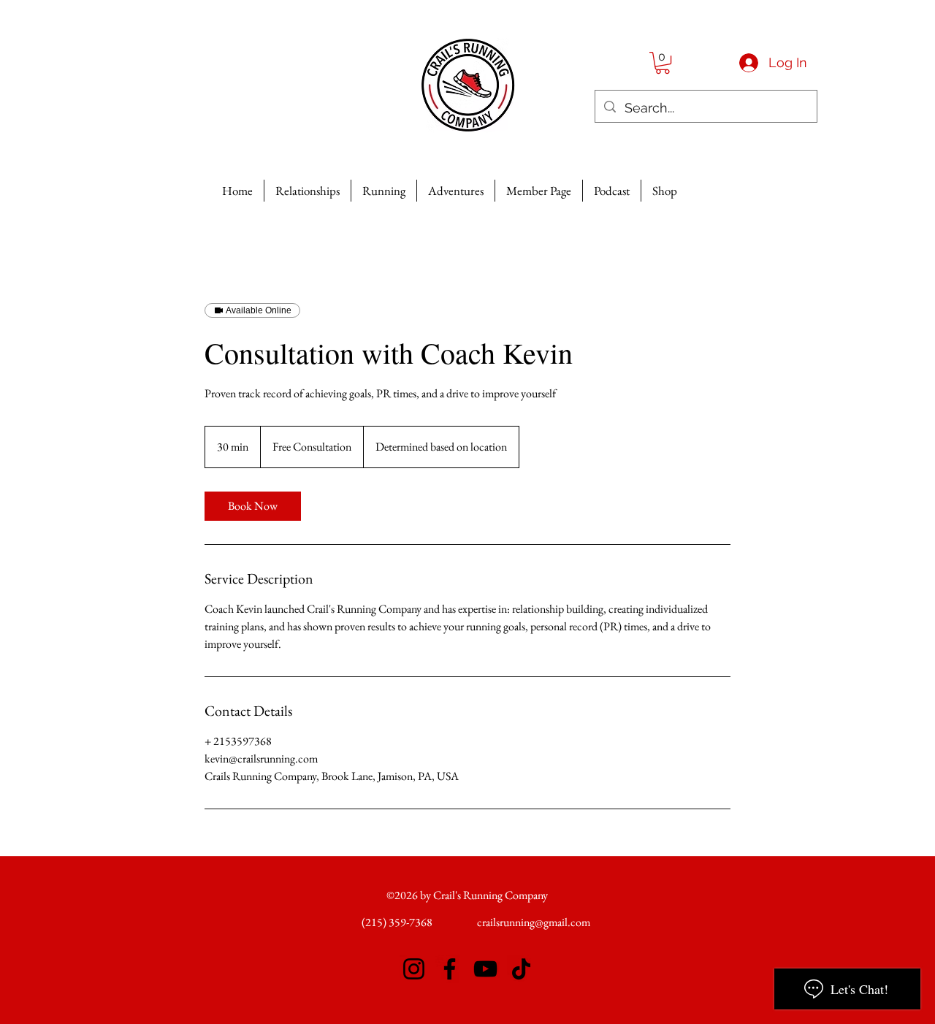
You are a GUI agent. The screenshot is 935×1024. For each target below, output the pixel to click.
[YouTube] (485, 969)
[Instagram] (414, 969)
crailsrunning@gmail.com (533, 922)
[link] (253, 506)
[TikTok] (521, 969)
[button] (662, 63)
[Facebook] (449, 969)
